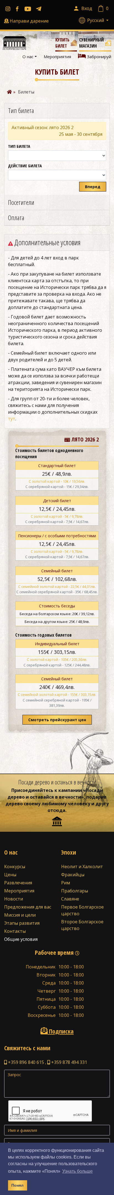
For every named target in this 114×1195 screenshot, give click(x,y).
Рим (65, 883)
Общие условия (21, 939)
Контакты (15, 931)
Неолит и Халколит (82, 866)
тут (11, 419)
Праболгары (74, 891)
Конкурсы (14, 866)
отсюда (56, 810)
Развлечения (18, 883)
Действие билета (25, 165)
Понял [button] (17, 1185)
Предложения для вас (27, 907)
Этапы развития (22, 923)
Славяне (70, 899)
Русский (96, 20)
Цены (10, 875)
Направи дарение (29, 21)
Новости (13, 899)
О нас (27, 56)
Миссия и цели (20, 915)
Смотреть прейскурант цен (57, 719)
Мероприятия (57, 56)
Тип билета (19, 146)
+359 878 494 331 (68, 1062)
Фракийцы (72, 875)
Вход (86, 8)
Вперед (92, 186)
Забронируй (98, 56)
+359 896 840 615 (25, 1062)
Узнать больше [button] (77, 1171)
